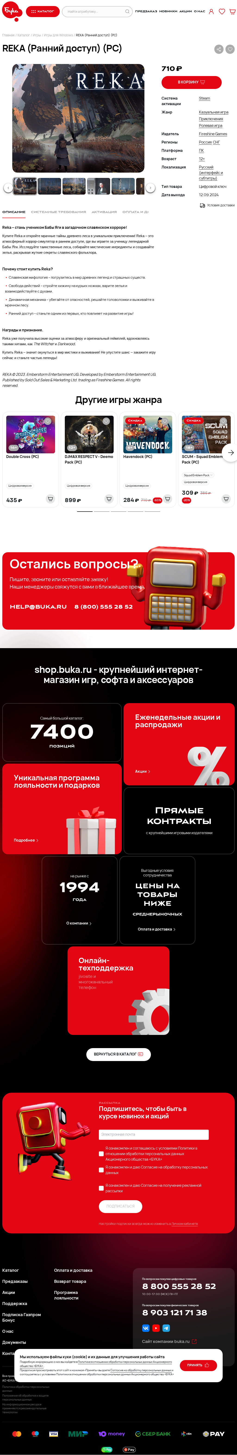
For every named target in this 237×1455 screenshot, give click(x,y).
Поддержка (14, 1304)
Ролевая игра (210, 126)
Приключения (211, 119)
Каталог (24, 35)
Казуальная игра (213, 112)
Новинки (168, 11)
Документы (14, 1343)
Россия (205, 142)
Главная (8, 35)
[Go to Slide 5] (123, 186)
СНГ (216, 142)
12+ (202, 159)
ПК (201, 151)
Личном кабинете (185, 1224)
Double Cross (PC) (22, 457)
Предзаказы (15, 1282)
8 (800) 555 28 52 (103, 607)
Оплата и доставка (155, 929)
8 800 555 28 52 (179, 1286)
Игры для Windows (58, 35)
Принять (195, 1365)
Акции (185, 11)
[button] (78, 118)
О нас (199, 11)
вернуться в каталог (115, 1054)
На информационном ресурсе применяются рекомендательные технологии (24, 1408)
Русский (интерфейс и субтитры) (211, 173)
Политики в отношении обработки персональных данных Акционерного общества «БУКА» (151, 1154)
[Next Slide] (150, 187)
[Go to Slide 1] (25, 186)
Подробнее (24, 840)
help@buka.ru (38, 607)
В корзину (188, 82)
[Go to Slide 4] (98, 186)
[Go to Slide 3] (74, 186)
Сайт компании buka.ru (166, 1342)
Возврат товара (70, 1282)
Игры (37, 35)
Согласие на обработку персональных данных (140, 1370)
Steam (204, 99)
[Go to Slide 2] (49, 186)
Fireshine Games (213, 134)
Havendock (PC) (138, 457)
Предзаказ (146, 11)
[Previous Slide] (8, 187)
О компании (77, 923)
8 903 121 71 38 (174, 1313)
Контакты (12, 1354)
